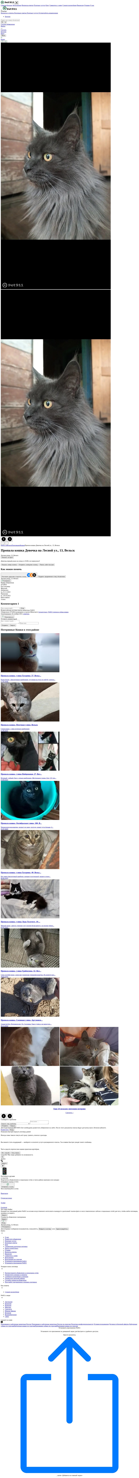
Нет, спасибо (6, 1153)
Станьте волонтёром (69, 5)
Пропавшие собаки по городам (46, 1326)
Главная (3, 5)
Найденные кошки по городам (24, 1326)
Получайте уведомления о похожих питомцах (21, 1282)
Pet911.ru (4, 545)
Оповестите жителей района (15, 1278)
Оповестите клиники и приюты (16, 1275)
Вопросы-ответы (27, 5)
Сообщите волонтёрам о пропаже (16, 1276)
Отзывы (87, 5)
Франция (8, 1305)
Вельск (9, 545)
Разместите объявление (13, 1239)
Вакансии (80, 5)
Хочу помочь (16, 1153)
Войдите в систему (45, 1229)
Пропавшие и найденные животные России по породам (51, 1324)
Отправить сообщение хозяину (28, 564)
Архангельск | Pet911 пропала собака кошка (53, 612)
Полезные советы (20, 13)
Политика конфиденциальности (82, 1324)
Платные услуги (39, 5)
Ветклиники (17, 5)
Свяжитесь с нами (55, 5)
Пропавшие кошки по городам (67, 1326)
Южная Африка (10, 1311)
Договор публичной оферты (119, 1324)
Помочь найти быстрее (47, 564)
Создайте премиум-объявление (15, 1280)
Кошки (22, 545)
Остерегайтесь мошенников (48, 13)
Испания (8, 1313)
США (7, 1316)
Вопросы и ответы (7, 13)
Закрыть (12, 625)
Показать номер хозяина (9, 564)
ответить (26, 614)
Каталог (9, 5)
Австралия (8, 1302)
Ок (2, 1157)
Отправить (5, 625)
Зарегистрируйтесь (62, 1229)
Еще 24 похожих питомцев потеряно (70, 1109)
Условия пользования (101, 1324)
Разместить (5, 1130)
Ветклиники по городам (13, 1259)
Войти (3, 26)
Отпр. (22, 608)
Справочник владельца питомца (16, 1246)
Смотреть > (69, 1113)
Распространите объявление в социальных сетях (22, 1273)
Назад (12, 1130)
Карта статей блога (11, 1248)
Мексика (8, 1307)
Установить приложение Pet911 (16, 1261)
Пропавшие (16, 545)
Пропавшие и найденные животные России (16, 1324)
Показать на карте (7, 557)
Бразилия (8, 1303)
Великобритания (10, 1315)
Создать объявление (8, 24)
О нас (92, 5)
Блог (47, 5)
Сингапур (8, 1309)
